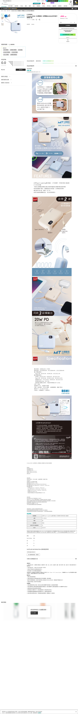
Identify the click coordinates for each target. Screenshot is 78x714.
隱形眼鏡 (65, 6)
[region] (39, 712)
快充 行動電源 (6, 49)
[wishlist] (36, 20)
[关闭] (76, 711)
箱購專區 (60, 6)
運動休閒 (54, 6)
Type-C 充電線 (6, 54)
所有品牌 (72, 6)
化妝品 (21, 6)
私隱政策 (39, 712)
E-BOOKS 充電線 (14, 52)
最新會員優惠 (3, 6)
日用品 (43, 6)
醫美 (26, 6)
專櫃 (30, 6)
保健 (33, 6)
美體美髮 (38, 6)
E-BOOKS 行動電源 (7, 52)
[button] (75, 2)
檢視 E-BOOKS (5, 82)
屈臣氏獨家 (10, 6)
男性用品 (48, 6)
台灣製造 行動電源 (13, 49)
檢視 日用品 (4, 76)
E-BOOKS (29, 14)
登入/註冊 (33, 612)
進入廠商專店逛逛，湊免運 (68, 34)
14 (37, 567)
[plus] (74, 22)
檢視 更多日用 (5, 79)
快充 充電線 (20, 49)
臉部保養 (16, 6)
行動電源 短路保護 (14, 54)
